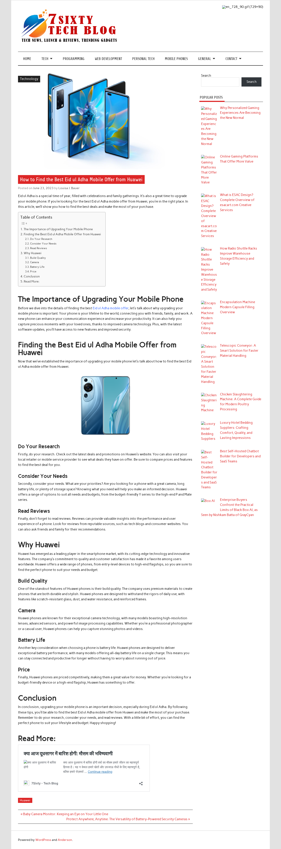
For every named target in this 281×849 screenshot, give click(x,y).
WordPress (43, 840)
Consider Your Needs (43, 243)
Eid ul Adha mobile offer (110, 308)
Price (33, 271)
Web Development (108, 59)
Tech (44, 59)
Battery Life (37, 266)
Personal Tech (143, 59)
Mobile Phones (176, 59)
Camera (34, 262)
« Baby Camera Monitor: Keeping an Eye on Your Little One (64, 814)
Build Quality (38, 257)
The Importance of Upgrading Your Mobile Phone (58, 229)
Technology (29, 79)
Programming (74, 59)
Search (206, 76)
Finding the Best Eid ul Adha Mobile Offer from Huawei (62, 234)
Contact (231, 59)
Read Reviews (38, 248)
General (204, 59)
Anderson (65, 840)
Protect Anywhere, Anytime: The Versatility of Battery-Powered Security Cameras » (128, 819)
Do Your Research (41, 239)
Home (27, 59)
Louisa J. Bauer (69, 188)
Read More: (32, 281)
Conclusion (32, 276)
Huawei (25, 800)
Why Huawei (32, 253)
